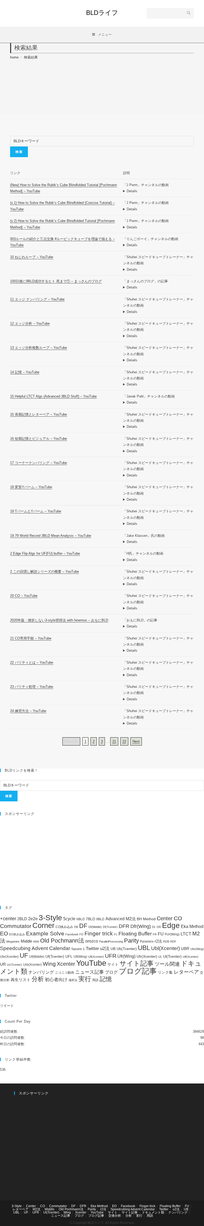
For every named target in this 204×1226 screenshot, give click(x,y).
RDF (173, 941)
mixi (36, 941)
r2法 (158, 941)
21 (114, 741)
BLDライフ (102, 12)
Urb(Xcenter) (32, 964)
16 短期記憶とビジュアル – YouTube (38, 439)
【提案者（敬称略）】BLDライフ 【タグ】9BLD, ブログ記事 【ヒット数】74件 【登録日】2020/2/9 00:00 (158, 287)
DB (76, 926)
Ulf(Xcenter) (190, 956)
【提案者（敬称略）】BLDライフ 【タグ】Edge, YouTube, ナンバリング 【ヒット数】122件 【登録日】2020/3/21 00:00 (158, 312)
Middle (26, 941)
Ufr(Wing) (126, 956)
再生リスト (21, 979)
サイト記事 (137, 963)
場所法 (73, 980)
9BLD (100, 919)
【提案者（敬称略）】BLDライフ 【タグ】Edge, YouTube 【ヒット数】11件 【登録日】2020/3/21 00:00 (158, 269)
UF (24, 955)
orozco (91, 941)
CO (178, 918)
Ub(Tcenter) (127, 949)
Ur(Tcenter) (14, 964)
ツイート (7, 1006)
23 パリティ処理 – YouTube (31, 687)
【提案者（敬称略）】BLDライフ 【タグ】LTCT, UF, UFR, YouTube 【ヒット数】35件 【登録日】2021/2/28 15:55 (158, 402)
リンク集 (165, 972)
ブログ (111, 972)
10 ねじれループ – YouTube (31, 257)
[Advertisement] (102, 858)
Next (136, 741)
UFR (110, 956)
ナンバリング (41, 972)
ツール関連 (167, 964)
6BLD (80, 919)
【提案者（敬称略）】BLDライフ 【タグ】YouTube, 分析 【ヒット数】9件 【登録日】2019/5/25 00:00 (158, 542)
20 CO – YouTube (23, 596)
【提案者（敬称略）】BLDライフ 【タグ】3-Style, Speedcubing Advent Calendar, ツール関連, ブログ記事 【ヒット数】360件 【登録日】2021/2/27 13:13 (158, 626)
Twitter (92, 948)
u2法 (104, 948)
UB (113, 949)
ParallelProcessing (111, 941)
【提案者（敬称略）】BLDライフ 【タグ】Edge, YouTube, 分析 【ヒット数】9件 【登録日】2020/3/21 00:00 (158, 336)
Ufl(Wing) (80, 957)
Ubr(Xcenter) (9, 957)
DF (83, 925)
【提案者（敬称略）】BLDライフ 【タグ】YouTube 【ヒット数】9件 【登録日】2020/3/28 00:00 (158, 723)
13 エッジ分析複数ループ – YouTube (38, 348)
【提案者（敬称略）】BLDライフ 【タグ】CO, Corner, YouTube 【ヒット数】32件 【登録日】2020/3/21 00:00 (158, 650)
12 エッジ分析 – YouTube (30, 323)
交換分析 (114, 1215)
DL (154, 926)
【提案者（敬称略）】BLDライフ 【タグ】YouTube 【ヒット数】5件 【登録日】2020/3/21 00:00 (158, 584)
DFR (124, 926)
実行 (84, 978)
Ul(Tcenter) (172, 956)
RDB (166, 941)
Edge (171, 925)
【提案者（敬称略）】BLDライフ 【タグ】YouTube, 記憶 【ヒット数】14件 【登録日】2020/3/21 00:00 (158, 384)
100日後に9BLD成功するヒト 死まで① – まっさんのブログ (56, 281)
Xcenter (66, 964)
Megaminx (13, 941)
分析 (38, 979)
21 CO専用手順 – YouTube (30, 638)
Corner (43, 926)
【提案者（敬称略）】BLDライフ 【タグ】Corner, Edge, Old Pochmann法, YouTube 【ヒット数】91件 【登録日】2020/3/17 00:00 (158, 191)
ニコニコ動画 (64, 972)
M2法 (36, 1209)
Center (165, 918)
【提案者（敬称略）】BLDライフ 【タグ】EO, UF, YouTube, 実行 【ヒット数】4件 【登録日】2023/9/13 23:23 (158, 560)
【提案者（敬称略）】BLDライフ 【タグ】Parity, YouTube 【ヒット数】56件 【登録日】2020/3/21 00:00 (158, 699)
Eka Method (192, 926)
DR (159, 926)
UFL (69, 957)
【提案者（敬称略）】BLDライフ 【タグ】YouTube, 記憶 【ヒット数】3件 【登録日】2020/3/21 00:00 (158, 451)
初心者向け (56, 979)
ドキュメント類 (153, 1212)
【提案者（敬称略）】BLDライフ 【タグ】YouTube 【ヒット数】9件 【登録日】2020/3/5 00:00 (158, 209)
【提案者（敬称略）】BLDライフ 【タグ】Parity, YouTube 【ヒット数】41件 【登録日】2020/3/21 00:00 (158, 675)
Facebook (71, 934)
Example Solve (45, 933)
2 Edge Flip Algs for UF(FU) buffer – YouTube (45, 553)
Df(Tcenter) (110, 926)
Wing (49, 964)
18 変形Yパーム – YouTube (31, 487)
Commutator (15, 926)
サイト (112, 964)
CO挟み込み (64, 927)
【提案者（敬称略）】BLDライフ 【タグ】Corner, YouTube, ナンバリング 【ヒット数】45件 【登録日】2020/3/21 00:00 (158, 475)
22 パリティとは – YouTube (31, 662)
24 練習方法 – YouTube (28, 711)
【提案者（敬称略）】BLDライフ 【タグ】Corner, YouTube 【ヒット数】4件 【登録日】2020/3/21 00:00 (158, 524)
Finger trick (98, 933)
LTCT (186, 934)
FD (81, 934)
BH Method (146, 919)
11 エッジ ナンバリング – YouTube (37, 299)
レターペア (186, 972)
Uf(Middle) (36, 957)
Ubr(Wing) (197, 949)
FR (155, 934)
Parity (131, 940)
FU (161, 934)
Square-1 (78, 949)
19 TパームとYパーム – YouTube (35, 511)
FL (115, 934)
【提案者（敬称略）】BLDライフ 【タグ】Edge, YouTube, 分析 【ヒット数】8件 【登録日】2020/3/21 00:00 (158, 360)
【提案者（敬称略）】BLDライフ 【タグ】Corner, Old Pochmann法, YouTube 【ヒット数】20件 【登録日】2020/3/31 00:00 (158, 499)
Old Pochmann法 (62, 940)
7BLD (90, 919)
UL (160, 956)
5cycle (69, 918)
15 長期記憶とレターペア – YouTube (38, 414)
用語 (95, 980)
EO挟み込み (17, 934)
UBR (185, 948)
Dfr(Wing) (140, 926)
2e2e (33, 919)
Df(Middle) (95, 926)
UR (3, 964)
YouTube (91, 963)
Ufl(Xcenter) (96, 956)
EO (4, 933)
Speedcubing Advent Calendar (35, 948)
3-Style (50, 918)
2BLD (22, 919)
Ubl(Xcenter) (165, 948)
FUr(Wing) (172, 934)
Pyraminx (147, 941)
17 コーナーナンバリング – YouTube (38, 463)
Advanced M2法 (120, 919)
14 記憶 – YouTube (24, 372)
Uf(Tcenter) (54, 956)
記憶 (106, 979)
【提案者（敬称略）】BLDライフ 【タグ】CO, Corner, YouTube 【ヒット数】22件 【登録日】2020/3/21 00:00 (158, 608)
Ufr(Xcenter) (147, 957)
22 (124, 741)
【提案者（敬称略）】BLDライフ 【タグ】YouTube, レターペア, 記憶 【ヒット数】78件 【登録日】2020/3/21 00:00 (158, 427)
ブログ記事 (138, 971)
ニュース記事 (89, 972)
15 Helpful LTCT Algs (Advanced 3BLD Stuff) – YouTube (53, 396)
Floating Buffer (135, 933)
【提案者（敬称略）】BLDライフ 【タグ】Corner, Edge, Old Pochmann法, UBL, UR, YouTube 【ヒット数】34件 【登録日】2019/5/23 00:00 (158, 227)
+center (8, 918)
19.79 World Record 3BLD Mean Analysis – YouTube (50, 536)
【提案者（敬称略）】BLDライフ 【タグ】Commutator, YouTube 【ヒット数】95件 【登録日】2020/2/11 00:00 (158, 245)
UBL (144, 947)
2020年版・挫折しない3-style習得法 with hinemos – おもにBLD (59, 620)
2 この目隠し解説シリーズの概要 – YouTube (44, 572)
